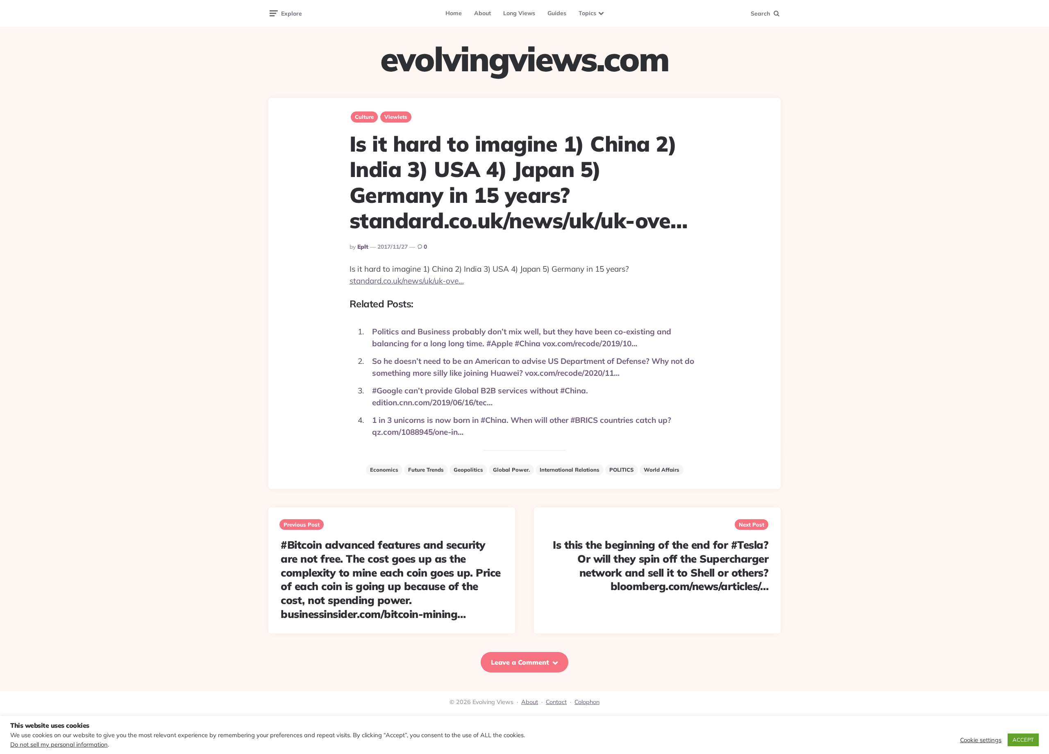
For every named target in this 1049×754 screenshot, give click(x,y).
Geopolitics (468, 469)
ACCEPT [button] (1023, 739)
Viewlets (395, 117)
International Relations (569, 469)
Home (453, 13)
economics (384, 469)
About (482, 13)
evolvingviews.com (524, 59)
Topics (587, 13)
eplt (362, 246)
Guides (556, 13)
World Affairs (661, 469)
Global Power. (511, 469)
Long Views (519, 13)
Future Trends (426, 469)
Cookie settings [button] (980, 740)
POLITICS (621, 469)
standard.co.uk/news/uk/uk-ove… (407, 281)
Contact (556, 702)
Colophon (586, 702)
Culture (364, 117)
